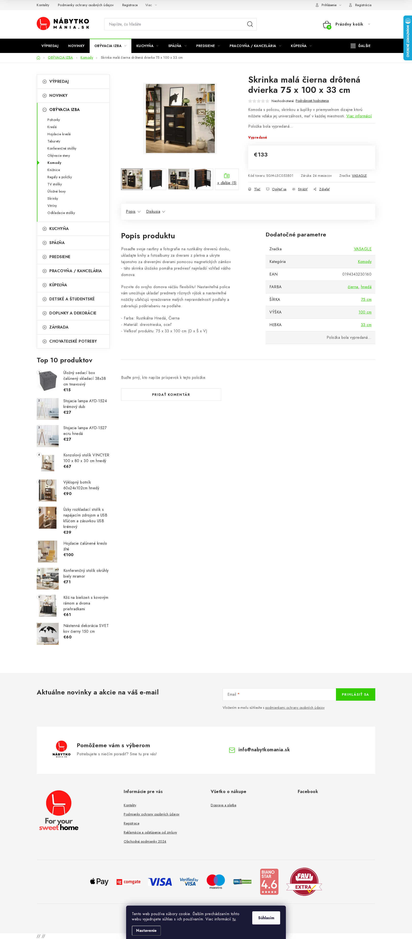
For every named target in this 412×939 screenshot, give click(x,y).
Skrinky (52, 198)
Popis (131, 211)
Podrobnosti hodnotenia (312, 101)
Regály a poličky (59, 177)
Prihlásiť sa (355, 694)
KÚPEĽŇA (58, 285)
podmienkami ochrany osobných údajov (295, 707)
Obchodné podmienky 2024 (145, 841)
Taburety (53, 141)
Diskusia (153, 211)
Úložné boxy (56, 191)
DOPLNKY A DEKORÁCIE (73, 313)
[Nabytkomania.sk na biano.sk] (269, 881)
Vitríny (52, 205)
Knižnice (53, 169)
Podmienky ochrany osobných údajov (86, 5)
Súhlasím (266, 918)
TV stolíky (54, 184)
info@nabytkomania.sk (264, 749)
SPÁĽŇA (57, 242)
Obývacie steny (58, 155)
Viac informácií (359, 116)
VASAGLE (359, 175)
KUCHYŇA (59, 228)
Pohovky (53, 119)
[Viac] (361, 46)
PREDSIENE (60, 257)
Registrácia (363, 5)
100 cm (365, 312)
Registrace (130, 5)
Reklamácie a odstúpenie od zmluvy (150, 832)
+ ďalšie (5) (227, 183)
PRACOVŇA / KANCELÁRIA (75, 271)
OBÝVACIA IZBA (64, 109)
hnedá (366, 287)
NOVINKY (58, 95)
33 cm (366, 325)
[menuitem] (50, 46)
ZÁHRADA (59, 327)
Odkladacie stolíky (61, 212)
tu (234, 919)
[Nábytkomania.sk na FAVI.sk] (304, 881)
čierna (353, 287)
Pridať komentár (171, 394)
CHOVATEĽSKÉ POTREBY (73, 341)
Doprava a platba (223, 805)
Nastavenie (146, 930)
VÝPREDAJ (59, 81)
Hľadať (250, 24)
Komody (54, 162)
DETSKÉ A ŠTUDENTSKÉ (72, 299)
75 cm (366, 299)
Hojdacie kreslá (59, 134)
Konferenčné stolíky (62, 148)
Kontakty (43, 5)
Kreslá (52, 127)
